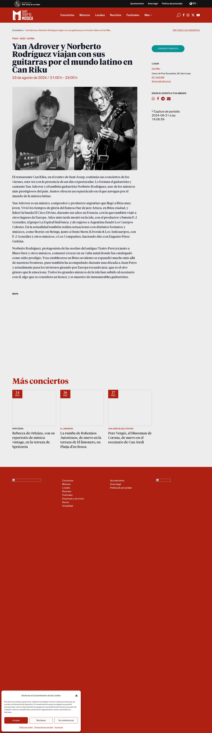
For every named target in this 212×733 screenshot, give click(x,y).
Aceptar (16, 720)
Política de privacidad (172, 4)
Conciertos (17, 30)
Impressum (59, 727)
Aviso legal (153, 4)
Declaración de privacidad (43, 727)
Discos (65, 502)
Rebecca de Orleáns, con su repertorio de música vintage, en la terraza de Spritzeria (33, 440)
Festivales (67, 495)
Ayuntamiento (137, 4)
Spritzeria (18, 429)
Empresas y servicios (73, 498)
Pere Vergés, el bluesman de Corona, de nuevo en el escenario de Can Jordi (130, 437)
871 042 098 (158, 77)
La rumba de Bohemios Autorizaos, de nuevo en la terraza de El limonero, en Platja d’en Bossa (80, 440)
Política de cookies (26, 727)
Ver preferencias (66, 720)
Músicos (66, 484)
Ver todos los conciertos (186, 30)
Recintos (66, 491)
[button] (76, 695)
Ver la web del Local (161, 81)
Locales (66, 488)
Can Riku (156, 68)
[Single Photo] (169, 119)
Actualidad (67, 506)
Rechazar (41, 720)
